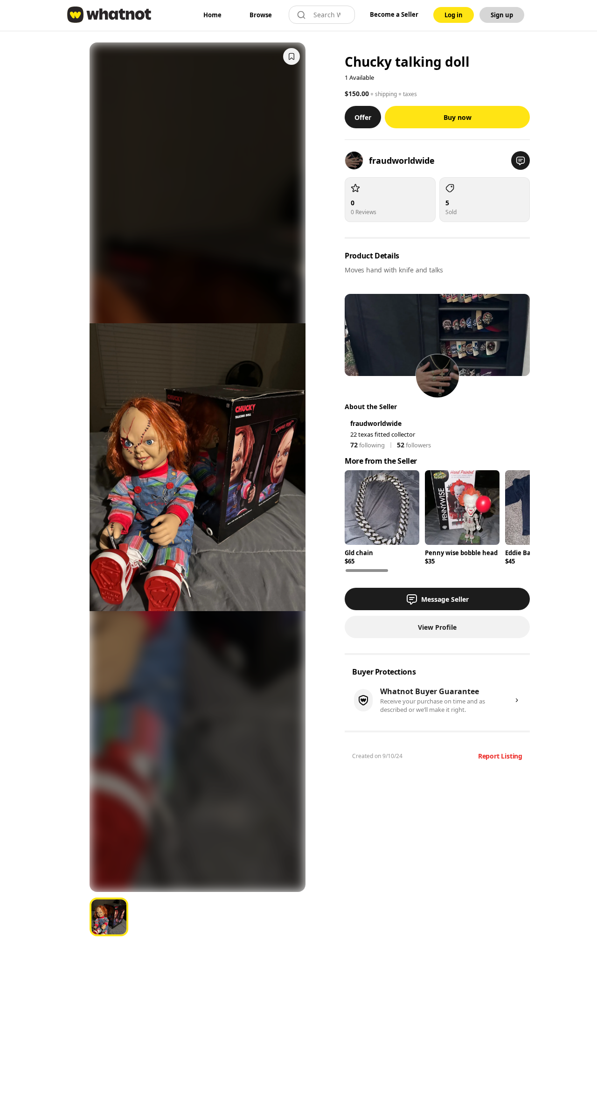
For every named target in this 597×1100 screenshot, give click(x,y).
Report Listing (500, 756)
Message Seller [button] (445, 599)
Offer (362, 117)
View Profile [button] (437, 627)
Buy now (458, 117)
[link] (212, 15)
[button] (520, 160)
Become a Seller (394, 14)
